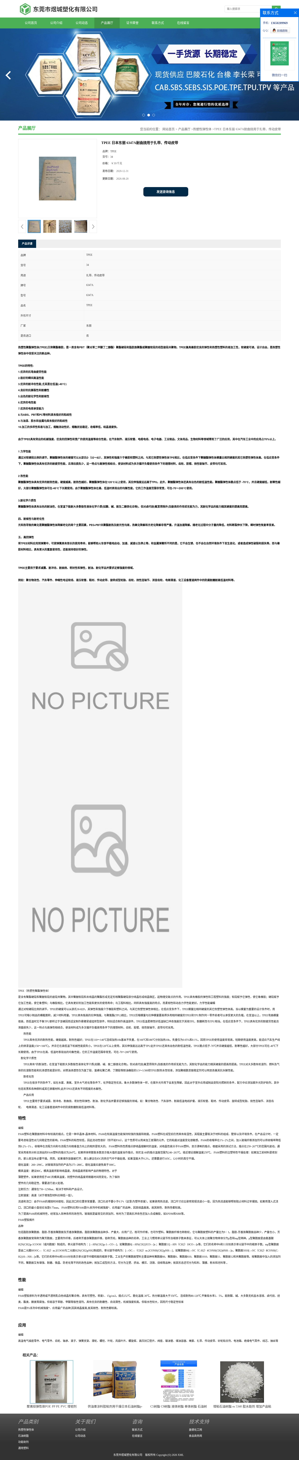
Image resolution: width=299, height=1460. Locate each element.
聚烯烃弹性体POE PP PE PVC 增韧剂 (52, 1406)
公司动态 (82, 23)
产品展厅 (107, 23)
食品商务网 (195, 1435)
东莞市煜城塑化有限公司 (127, 1454)
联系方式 (158, 23)
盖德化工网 (195, 1429)
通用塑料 (23, 1448)
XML (181, 1454)
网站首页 (168, 129)
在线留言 (183, 23)
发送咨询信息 (166, 191)
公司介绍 (56, 23)
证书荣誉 (132, 23)
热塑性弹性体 (202, 129)
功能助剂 (23, 1442)
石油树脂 (23, 1435)
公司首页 (31, 23)
